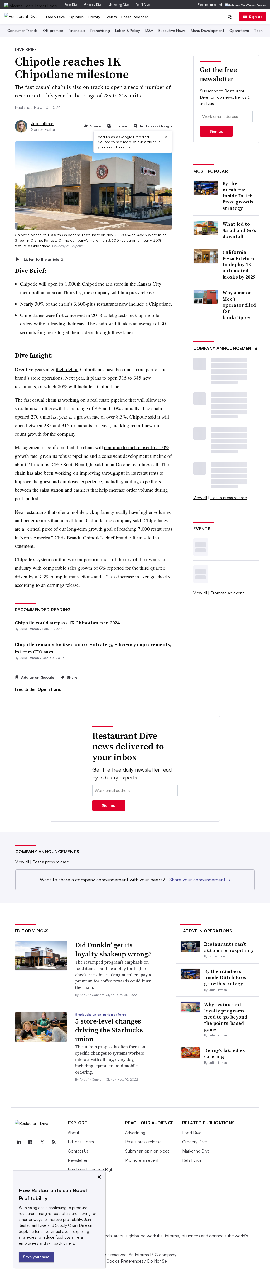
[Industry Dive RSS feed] (53, 1142)
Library (94, 16)
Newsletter (78, 1160)
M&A (149, 30)
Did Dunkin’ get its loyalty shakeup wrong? (113, 949)
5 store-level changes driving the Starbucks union (109, 1030)
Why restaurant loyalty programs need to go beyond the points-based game (226, 1016)
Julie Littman (42, 123)
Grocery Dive (93, 5)
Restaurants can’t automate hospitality (229, 947)
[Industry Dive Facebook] (30, 1142)
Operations (239, 30)
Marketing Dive (118, 5)
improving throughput (102, 472)
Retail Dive (142, 5)
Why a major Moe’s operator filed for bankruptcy (239, 305)
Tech (258, 30)
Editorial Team (81, 1141)
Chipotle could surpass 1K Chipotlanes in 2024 (67, 622)
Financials (77, 30)
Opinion (76, 16)
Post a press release (228, 497)
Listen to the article (47, 259)
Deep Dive (55, 16)
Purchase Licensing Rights (92, 1169)
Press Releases (135, 16)
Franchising (100, 30)
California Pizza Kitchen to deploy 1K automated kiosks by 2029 (239, 264)
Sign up (256, 16)
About (73, 1132)
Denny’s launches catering (224, 1053)
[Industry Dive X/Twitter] (42, 1142)
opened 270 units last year (41, 416)
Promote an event (227, 592)
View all (200, 497)
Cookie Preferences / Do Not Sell (137, 1261)
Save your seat (36, 1256)
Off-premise (53, 30)
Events (111, 16)
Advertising (135, 1132)
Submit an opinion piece (147, 1151)
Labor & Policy (127, 30)
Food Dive (71, 5)
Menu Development (207, 30)
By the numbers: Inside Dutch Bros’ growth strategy (238, 195)
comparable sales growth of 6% (74, 567)
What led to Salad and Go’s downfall (239, 230)
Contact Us (78, 1151)
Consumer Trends (22, 30)
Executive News (172, 30)
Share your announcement (199, 879)
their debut (67, 369)
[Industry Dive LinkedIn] (19, 1142)
